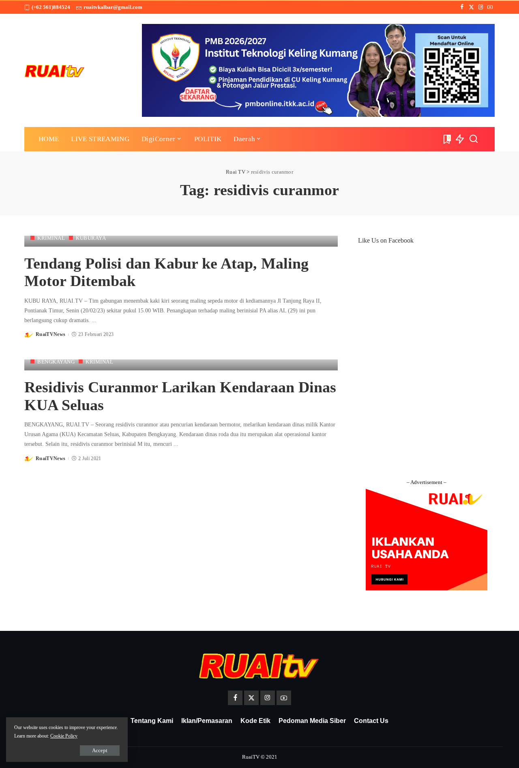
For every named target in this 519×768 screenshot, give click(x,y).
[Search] (473, 139)
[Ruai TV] (54, 70)
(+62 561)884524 (51, 7)
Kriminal (51, 238)
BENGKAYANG (56, 361)
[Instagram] (480, 7)
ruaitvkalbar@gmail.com (113, 7)
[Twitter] (471, 7)
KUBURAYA (91, 238)
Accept (99, 750)
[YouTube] (490, 7)
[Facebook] (462, 7)
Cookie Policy (63, 736)
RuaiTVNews (50, 334)
